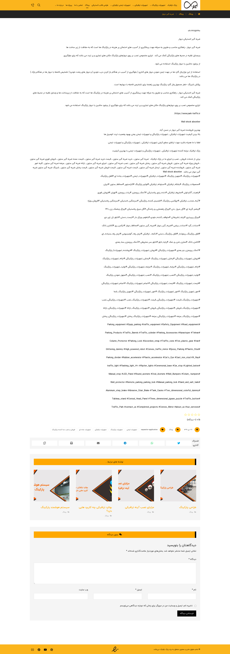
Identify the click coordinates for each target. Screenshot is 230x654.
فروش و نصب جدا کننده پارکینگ (63, 430)
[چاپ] (71, 443)
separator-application (149, 430)
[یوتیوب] (45, 649)
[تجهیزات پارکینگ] (190, 5)
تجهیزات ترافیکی (100, 430)
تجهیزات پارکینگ (116, 430)
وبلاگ (171, 430)
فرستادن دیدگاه (187, 613)
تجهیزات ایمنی (132, 430)
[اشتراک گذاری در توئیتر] (179, 443)
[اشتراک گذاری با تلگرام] (125, 443)
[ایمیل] (32, 649)
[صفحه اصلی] (199, 14)
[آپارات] (51, 649)
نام (194, 589)
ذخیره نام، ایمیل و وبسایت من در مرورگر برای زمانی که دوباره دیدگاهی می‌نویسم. (156, 605)
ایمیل (138, 589)
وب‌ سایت (83, 589)
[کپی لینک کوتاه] (44, 443)
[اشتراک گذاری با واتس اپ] (152, 443)
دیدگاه (192, 559)
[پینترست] (39, 649)
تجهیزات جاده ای (85, 430)
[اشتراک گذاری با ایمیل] (98, 443)
